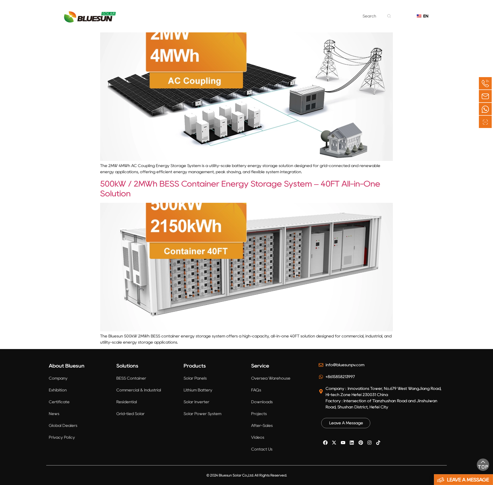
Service (294, 19)
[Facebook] (325, 442)
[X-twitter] (334, 442)
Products (232, 19)
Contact (324, 19)
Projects (264, 19)
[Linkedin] (352, 442)
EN (424, 16)
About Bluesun (161, 19)
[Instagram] (369, 442)
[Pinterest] (360, 442)
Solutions (200, 19)
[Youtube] (343, 442)
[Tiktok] (378, 442)
